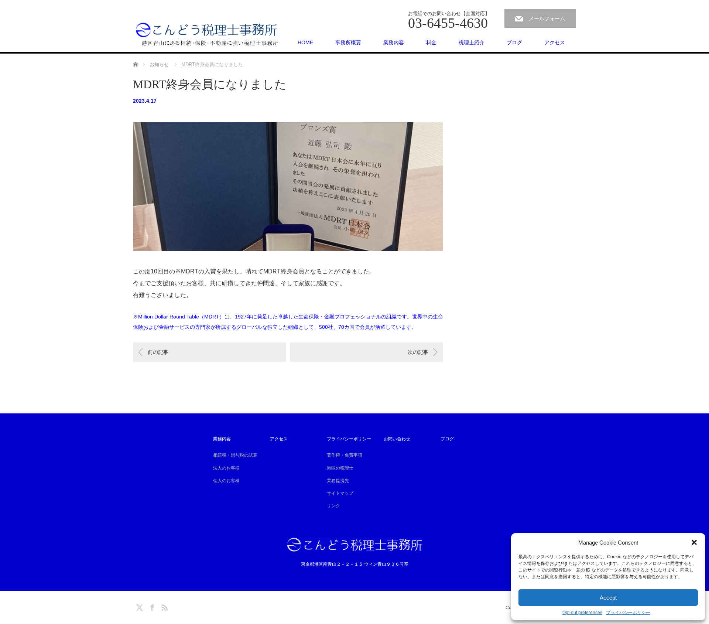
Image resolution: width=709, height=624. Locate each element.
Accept (608, 597)
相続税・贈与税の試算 (235, 455)
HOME (305, 42)
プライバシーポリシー (628, 612)
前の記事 (158, 352)
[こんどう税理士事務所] (207, 33)
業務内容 (393, 42)
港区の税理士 (340, 468)
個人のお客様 (226, 480)
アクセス (554, 42)
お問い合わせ (397, 438)
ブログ (514, 42)
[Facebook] (151, 606)
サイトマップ (340, 493)
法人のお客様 (226, 468)
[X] (138, 606)
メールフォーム (547, 18)
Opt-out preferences (582, 612)
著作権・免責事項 (344, 455)
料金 (431, 42)
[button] (694, 542)
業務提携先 (338, 480)
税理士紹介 (471, 42)
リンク (333, 505)
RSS (163, 606)
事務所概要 (348, 42)
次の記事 (418, 352)
